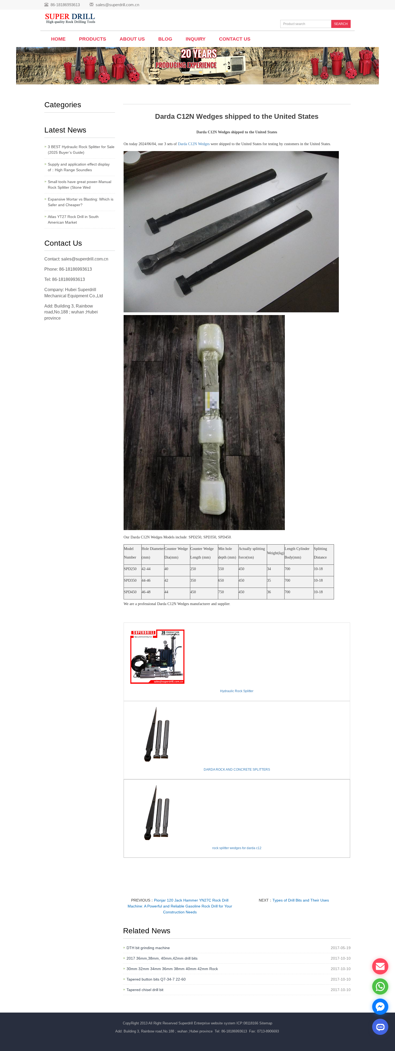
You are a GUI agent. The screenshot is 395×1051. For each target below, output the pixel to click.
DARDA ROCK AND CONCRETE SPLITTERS (237, 769)
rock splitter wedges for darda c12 (236, 848)
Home (58, 39)
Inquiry (196, 39)
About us (132, 39)
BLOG (165, 39)
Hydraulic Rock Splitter (236, 691)
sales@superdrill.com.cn (117, 4)
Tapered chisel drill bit (145, 990)
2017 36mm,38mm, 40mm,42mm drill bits (162, 958)
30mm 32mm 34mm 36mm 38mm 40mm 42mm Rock (172, 969)
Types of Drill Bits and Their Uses (300, 900)
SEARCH (341, 24)
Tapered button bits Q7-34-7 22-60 (156, 979)
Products (92, 39)
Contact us (234, 39)
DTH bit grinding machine (148, 948)
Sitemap (265, 1023)
